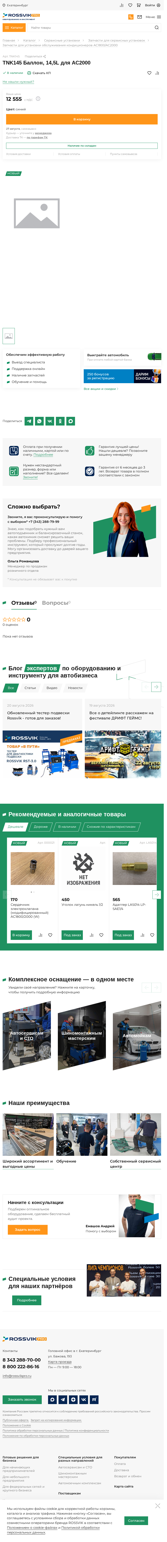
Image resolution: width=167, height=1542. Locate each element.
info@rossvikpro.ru (17, 1376)
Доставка (121, 1470)
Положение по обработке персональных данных (36, 1435)
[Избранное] (130, 5)
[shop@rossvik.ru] (139, 17)
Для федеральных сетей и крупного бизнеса (24, 1488)
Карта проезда (60, 1362)
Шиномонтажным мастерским (72, 1475)
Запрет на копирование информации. (56, 1420)
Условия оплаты (69, 154)
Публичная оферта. (16, 1420)
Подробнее (43, 455)
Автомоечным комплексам (79, 1483)
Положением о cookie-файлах (32, 1528)
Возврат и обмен (127, 1476)
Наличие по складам (82, 145)
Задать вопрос (27, 1230)
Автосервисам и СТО (75, 1467)
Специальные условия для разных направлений (80, 1459)
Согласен (136, 1521)
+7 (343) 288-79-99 (43, 522)
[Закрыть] (157, 1505)
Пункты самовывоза (123, 154)
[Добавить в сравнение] (157, 73)
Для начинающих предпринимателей (19, 1469)
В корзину (81, 119)
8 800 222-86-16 (21, 1366)
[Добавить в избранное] (149, 73)
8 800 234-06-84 (131, 17)
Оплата (120, 1464)
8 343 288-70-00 (22, 1360)
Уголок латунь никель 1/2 (81, 905)
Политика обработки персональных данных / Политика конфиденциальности (56, 1430)
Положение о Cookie (17, 1425)
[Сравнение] (121, 5)
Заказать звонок (22, 1399)
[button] (156, 687)
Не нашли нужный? (18, 82)
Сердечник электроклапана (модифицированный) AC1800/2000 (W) (29, 911)
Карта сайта (123, 1486)
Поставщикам (69, 1493)
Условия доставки (18, 154)
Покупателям (125, 1457)
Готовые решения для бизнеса (21, 1459)
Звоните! (30, 477)
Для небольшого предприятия (16, 1478)
